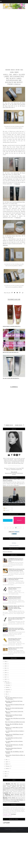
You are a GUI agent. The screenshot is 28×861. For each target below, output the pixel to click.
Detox (21, 786)
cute (4, 801)
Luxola (12, 72)
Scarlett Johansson (21, 797)
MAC (10, 793)
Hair (24, 788)
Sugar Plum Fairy (19, 798)
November (8, 685)
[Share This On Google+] (20, 292)
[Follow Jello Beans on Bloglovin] (14, 532)
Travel (4, 800)
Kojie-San (20, 790)
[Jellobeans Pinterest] (19, 455)
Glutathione (20, 788)
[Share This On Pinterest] (17, 292)
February (8, 766)
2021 (6, 668)
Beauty (13, 69)
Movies (7, 795)
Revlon (9, 797)
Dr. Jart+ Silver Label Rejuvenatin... (11, 378)
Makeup (16, 72)
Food (4, 788)
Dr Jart (18, 69)
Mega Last (22, 794)
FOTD (20, 787)
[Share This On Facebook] (12, 292)
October (7, 687)
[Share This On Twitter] (14, 292)
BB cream (8, 69)
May (7, 759)
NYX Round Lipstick (16, 795)
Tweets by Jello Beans (7, 551)
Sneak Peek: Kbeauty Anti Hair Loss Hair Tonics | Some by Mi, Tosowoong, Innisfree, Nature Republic (16, 607)
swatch (15, 801)
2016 (6, 679)
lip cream (8, 801)
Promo (24, 795)
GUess (12, 788)
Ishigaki (16, 789)
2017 (6, 677)
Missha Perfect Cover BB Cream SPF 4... (12, 326)
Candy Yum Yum (12, 785)
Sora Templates (14, 829)
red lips (11, 801)
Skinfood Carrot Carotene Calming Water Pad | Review (15, 648)
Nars (21, 795)
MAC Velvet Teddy (16, 792)
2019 (6, 672)
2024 (6, 661)
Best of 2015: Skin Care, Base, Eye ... (11, 352)
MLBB (21, 792)
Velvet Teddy (13, 800)
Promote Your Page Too (14, 545)
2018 (6, 674)
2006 (6, 776)
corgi (24, 800)
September (8, 689)
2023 (6, 663)
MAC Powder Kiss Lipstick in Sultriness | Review (14, 588)
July (7, 694)
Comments (6, 510)
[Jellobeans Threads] (17, 455)
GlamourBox (15, 788)
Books (18, 783)
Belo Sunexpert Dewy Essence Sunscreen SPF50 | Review (14, 639)
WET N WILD (20, 800)
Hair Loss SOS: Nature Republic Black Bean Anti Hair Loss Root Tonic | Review (16, 619)
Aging (4, 783)
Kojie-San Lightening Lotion (19, 791)
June (7, 696)
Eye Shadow (11, 787)
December (8, 683)
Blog (15, 783)
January (7, 768)
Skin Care (5, 799)
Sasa (17, 797)
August (7, 691)
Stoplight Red (13, 798)
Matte (12, 794)
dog (5, 801)
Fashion (23, 787)
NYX (10, 795)
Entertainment (6, 787)
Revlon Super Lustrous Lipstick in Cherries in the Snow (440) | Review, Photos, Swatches (16, 629)
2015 (6, 681)
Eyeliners (16, 787)
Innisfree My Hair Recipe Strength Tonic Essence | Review (15, 579)
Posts (5, 508)
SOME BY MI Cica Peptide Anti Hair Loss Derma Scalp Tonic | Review (16, 569)
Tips (24, 798)
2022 (6, 666)
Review (5, 797)
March (7, 764)
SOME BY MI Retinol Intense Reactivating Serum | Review (14, 597)
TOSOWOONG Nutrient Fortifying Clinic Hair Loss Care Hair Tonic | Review (15, 560)
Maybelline (17, 794)
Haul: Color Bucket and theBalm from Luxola (15, 721)
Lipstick (5, 793)
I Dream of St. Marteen (10, 789)
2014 (6, 771)
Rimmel (13, 797)
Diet (24, 786)
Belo (12, 783)
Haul (21, 69)
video (18, 801)
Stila (9, 798)
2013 (6, 773)
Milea (4, 795)
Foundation (7, 788)
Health (4, 790)
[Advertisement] (14, 23)
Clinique (9, 786)
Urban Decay (8, 800)
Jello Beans (13, 814)
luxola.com (17, 183)
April (7, 761)
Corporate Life (15, 786)
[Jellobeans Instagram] (14, 455)
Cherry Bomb (19, 785)
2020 (6, 670)
